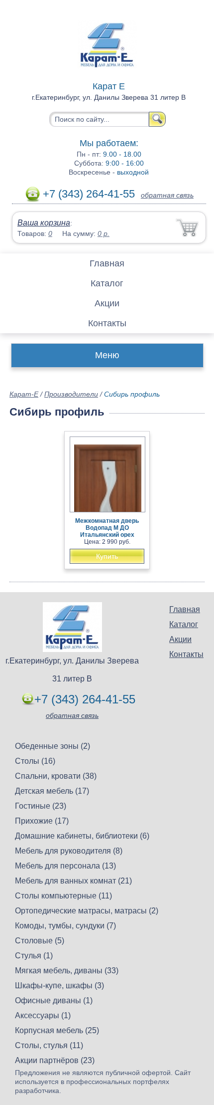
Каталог (107, 283)
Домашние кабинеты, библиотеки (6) (82, 836)
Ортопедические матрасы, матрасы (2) (86, 910)
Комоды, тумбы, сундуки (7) (65, 925)
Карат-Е (23, 394)
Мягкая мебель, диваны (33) (66, 970)
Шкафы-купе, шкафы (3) (59, 985)
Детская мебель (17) (52, 791)
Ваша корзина (43, 223)
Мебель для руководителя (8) (68, 851)
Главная (107, 263)
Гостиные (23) (40, 806)
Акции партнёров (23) (55, 1060)
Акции (107, 303)
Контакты (107, 323)
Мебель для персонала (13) (65, 866)
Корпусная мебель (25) (57, 1030)
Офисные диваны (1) (54, 1000)
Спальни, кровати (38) (56, 776)
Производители (71, 394)
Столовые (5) (39, 940)
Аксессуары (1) (43, 1015)
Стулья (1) (34, 955)
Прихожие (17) (42, 821)
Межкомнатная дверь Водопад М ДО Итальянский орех (107, 527)
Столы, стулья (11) (49, 1045)
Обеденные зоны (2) (52, 746)
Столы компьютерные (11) (63, 895)
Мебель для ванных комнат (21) (73, 881)
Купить (107, 556)
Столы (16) (35, 761)
